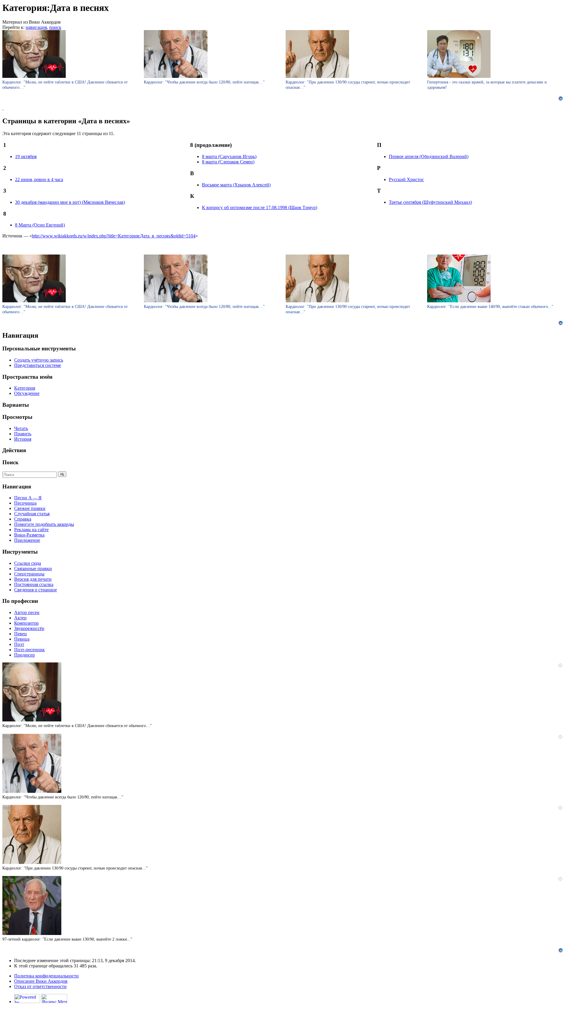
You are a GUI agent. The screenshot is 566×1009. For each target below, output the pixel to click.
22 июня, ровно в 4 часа (39, 179)
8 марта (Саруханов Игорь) (229, 156)
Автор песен (27, 612)
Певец (20, 633)
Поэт (19, 644)
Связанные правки (33, 568)
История (22, 439)
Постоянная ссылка (33, 584)
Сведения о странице (35, 589)
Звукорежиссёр (29, 628)
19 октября (26, 156)
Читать (21, 428)
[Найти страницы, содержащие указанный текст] (62, 474)
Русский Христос (406, 179)
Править (22, 433)
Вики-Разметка (29, 534)
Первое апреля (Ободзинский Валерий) (428, 156)
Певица (21, 639)
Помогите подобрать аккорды (44, 524)
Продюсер (24, 654)
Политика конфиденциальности (46, 975)
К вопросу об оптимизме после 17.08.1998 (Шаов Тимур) (259, 207)
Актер (20, 617)
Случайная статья (32, 513)
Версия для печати (33, 579)
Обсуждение (27, 393)
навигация (36, 27)
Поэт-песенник (29, 649)
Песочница (25, 503)
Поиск (10, 462)
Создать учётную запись (38, 359)
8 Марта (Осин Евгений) (40, 224)
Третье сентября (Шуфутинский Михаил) (430, 202)
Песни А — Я (28, 497)
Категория (24, 388)
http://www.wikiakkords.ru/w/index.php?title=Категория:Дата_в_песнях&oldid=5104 (113, 235)
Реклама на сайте (31, 529)
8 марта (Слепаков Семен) (228, 161)
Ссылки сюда (27, 563)
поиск (55, 27)
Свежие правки (29, 508)
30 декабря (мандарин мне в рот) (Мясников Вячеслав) (70, 202)
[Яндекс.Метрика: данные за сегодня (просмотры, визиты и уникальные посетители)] (54, 998)
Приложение (27, 540)
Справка (22, 518)
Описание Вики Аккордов (41, 981)
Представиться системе (37, 365)
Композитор (26, 623)
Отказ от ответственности (40, 986)
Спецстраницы (29, 573)
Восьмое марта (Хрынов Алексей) (236, 184)
